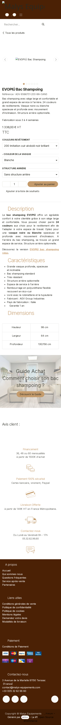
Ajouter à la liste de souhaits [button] (22, 191)
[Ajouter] (22, 184)
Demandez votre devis (14, 618)
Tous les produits (15, 32)
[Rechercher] (43, 24)
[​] (6, 699)
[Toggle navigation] (21, 15)
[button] (5, 59)
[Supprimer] (6, 184)
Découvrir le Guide (30, 394)
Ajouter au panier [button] (44, 184)
